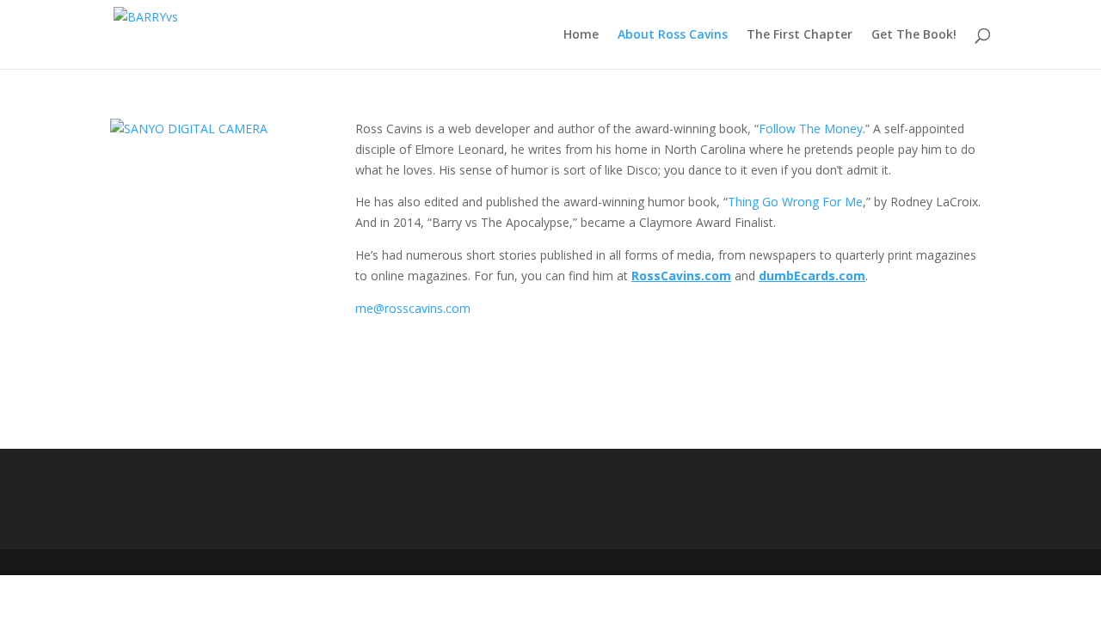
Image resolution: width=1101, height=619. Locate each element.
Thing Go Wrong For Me (795, 201)
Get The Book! (913, 35)
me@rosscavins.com (413, 308)
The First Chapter (799, 35)
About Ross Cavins (673, 35)
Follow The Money (811, 128)
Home (581, 35)
